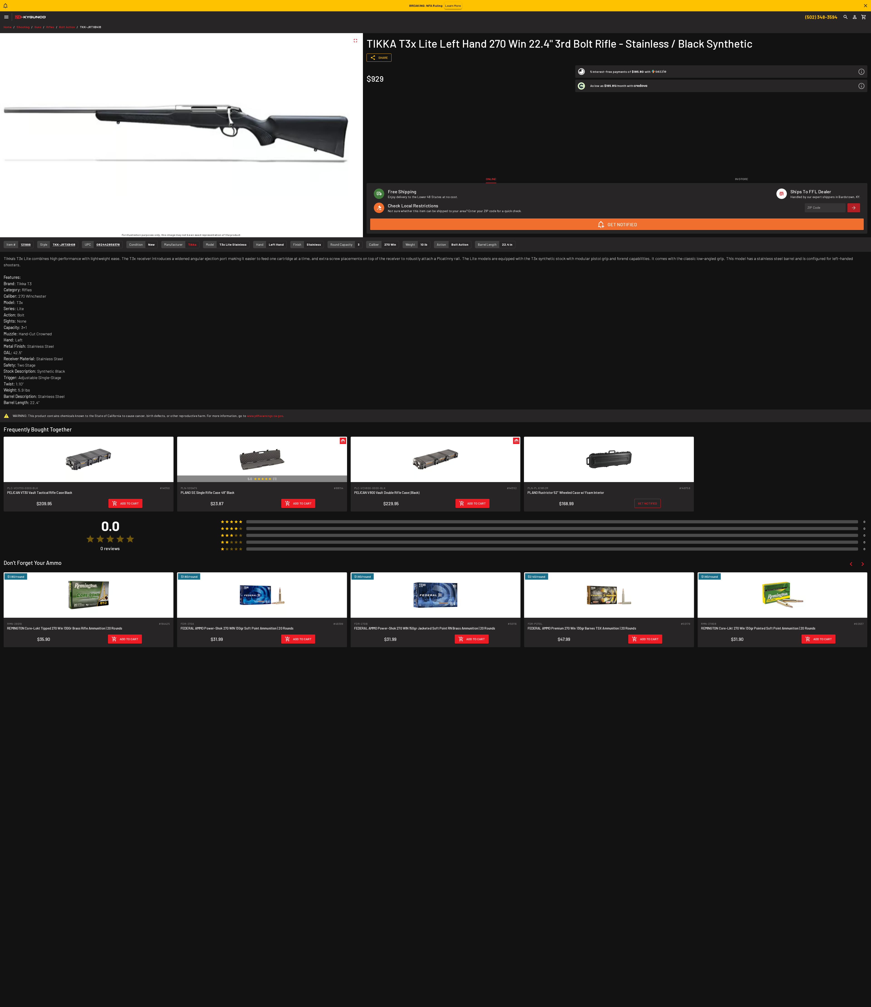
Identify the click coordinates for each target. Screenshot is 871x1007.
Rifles (50, 27)
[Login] (854, 17)
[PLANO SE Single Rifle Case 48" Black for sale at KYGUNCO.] (262, 459)
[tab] (491, 179)
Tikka (192, 244)
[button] (721, 71)
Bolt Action (67, 27)
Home (8, 27)
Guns (37, 27)
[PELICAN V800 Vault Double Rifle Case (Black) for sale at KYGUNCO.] (436, 459)
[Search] (845, 17)
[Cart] (863, 17)
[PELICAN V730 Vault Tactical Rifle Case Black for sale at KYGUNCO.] (89, 459)
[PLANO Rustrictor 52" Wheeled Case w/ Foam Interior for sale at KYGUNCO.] (609, 459)
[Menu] (6, 17)
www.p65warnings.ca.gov (265, 416)
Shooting (23, 27)
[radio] (255, 478)
